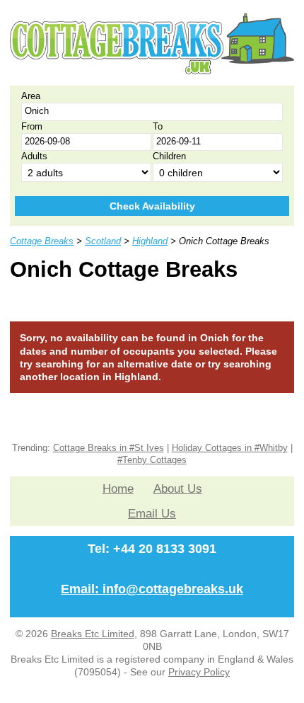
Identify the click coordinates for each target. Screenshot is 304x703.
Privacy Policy (199, 672)
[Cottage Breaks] (152, 70)
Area (30, 96)
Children (169, 156)
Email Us (152, 513)
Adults (34, 156)
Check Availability (152, 206)
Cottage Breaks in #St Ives (108, 448)
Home (118, 489)
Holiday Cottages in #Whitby (230, 448)
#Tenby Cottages (152, 460)
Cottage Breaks (42, 241)
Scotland (103, 241)
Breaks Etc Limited (92, 633)
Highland (150, 241)
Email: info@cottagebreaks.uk (152, 589)
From (31, 127)
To (158, 127)
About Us (177, 489)
